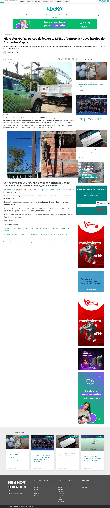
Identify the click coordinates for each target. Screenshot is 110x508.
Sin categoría (8, 34)
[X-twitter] (102, 1)
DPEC (69, 242)
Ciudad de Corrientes (20, 242)
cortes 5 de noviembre (42, 242)
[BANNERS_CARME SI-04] (91, 268)
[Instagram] (100, 1)
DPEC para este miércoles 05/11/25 (51, 190)
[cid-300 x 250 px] (91, 369)
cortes (9, 190)
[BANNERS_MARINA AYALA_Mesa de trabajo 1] (55, 29)
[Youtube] (105, 1)
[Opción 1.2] (91, 183)
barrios (12, 242)
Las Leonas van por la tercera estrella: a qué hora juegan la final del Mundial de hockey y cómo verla (90, 120)
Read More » (12, 462)
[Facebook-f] (108, 1)
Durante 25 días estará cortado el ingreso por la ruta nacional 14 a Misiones (92, 458)
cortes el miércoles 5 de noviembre (58, 242)
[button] (58, 59)
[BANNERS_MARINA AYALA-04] (91, 423)
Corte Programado (31, 242)
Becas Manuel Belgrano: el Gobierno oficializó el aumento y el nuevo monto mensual (90, 152)
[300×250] (91, 292)
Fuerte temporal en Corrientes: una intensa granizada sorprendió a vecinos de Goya (91, 84)
